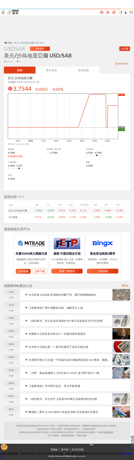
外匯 (9, 42)
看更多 (125, 285)
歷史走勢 (51, 70)
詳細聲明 (109, 432)
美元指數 (13, 217)
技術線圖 (83, 70)
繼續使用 (132, 441)
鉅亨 (13, 12)
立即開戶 (39, 48)
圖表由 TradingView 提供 (18, 144)
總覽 (20, 70)
